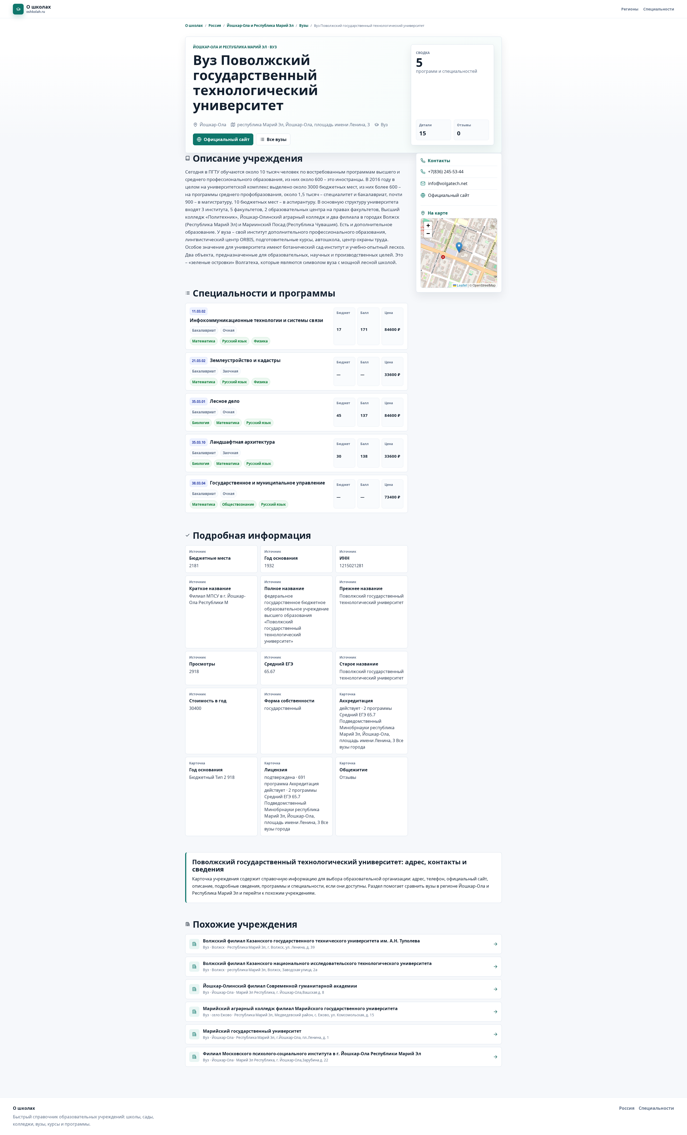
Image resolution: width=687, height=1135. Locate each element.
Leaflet (461, 285)
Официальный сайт (227, 139)
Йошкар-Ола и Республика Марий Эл (260, 25)
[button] (459, 247)
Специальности (658, 9)
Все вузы (277, 139)
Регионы (629, 9)
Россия (215, 25)
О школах (194, 25)
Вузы (303, 25)
